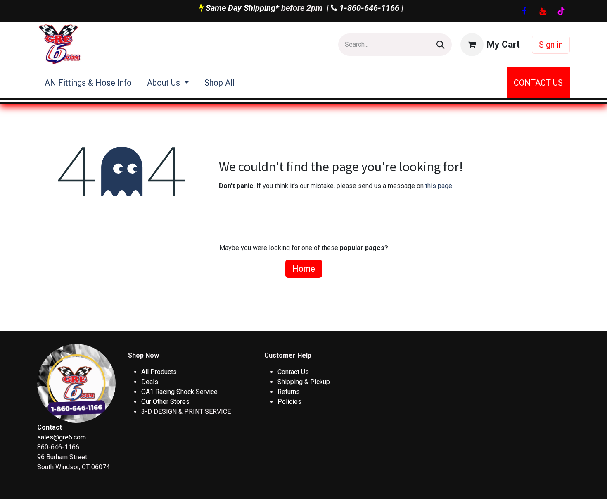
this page (438, 186)
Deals (149, 382)
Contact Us (293, 372)
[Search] (440, 44)
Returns (288, 392)
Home (303, 269)
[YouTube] (542, 11)
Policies (289, 402)
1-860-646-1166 (368, 8)
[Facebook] (524, 11)
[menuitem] (88, 82)
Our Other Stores (165, 402)
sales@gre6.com (61, 437)
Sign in (551, 45)
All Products (159, 372)
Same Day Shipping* (242, 8)
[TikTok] (561, 11)
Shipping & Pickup (303, 382)
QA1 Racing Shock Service (179, 392)
